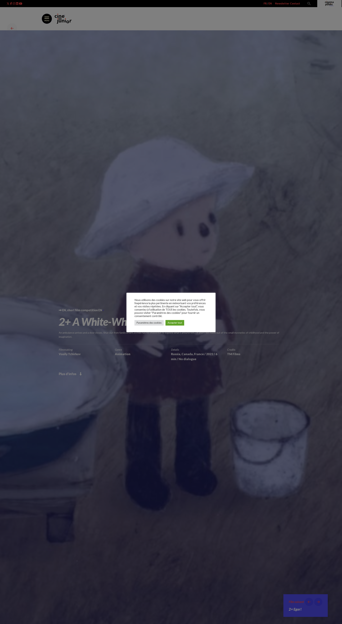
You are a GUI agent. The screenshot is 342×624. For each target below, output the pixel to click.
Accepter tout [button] (175, 322)
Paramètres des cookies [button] (149, 322)
